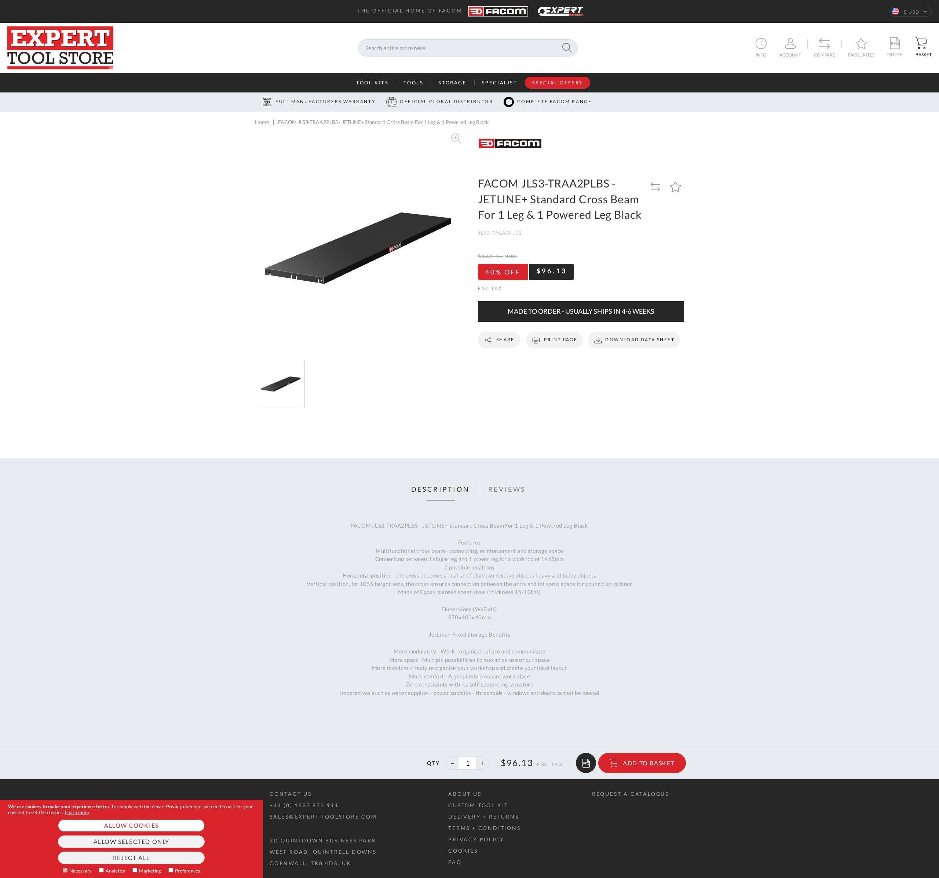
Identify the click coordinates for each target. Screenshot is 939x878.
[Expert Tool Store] (60, 46)
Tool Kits (372, 82)
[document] (131, 839)
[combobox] (468, 48)
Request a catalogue (630, 794)
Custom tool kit (478, 805)
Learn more (77, 812)
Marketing (150, 871)
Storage (452, 82)
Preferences (187, 871)
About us (464, 794)
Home (262, 122)
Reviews (507, 489)
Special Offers (557, 82)
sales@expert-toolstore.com (323, 816)
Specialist (500, 82)
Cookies (463, 851)
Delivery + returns (483, 816)
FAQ (454, 862)
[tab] (440, 490)
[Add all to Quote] (586, 763)
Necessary (80, 871)
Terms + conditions (484, 828)
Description (440, 489)
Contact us (291, 794)
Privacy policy (476, 839)
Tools (413, 82)
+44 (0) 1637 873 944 (304, 805)
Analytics (115, 871)
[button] (910, 11)
